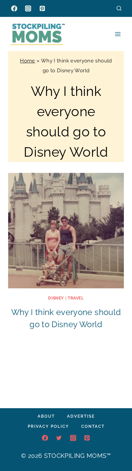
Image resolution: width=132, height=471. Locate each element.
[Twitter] (59, 438)
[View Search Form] (119, 8)
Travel (76, 298)
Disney (56, 298)
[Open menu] (117, 34)
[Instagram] (28, 8)
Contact (93, 426)
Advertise (81, 416)
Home (27, 61)
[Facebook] (14, 8)
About (46, 416)
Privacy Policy (48, 426)
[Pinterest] (42, 8)
